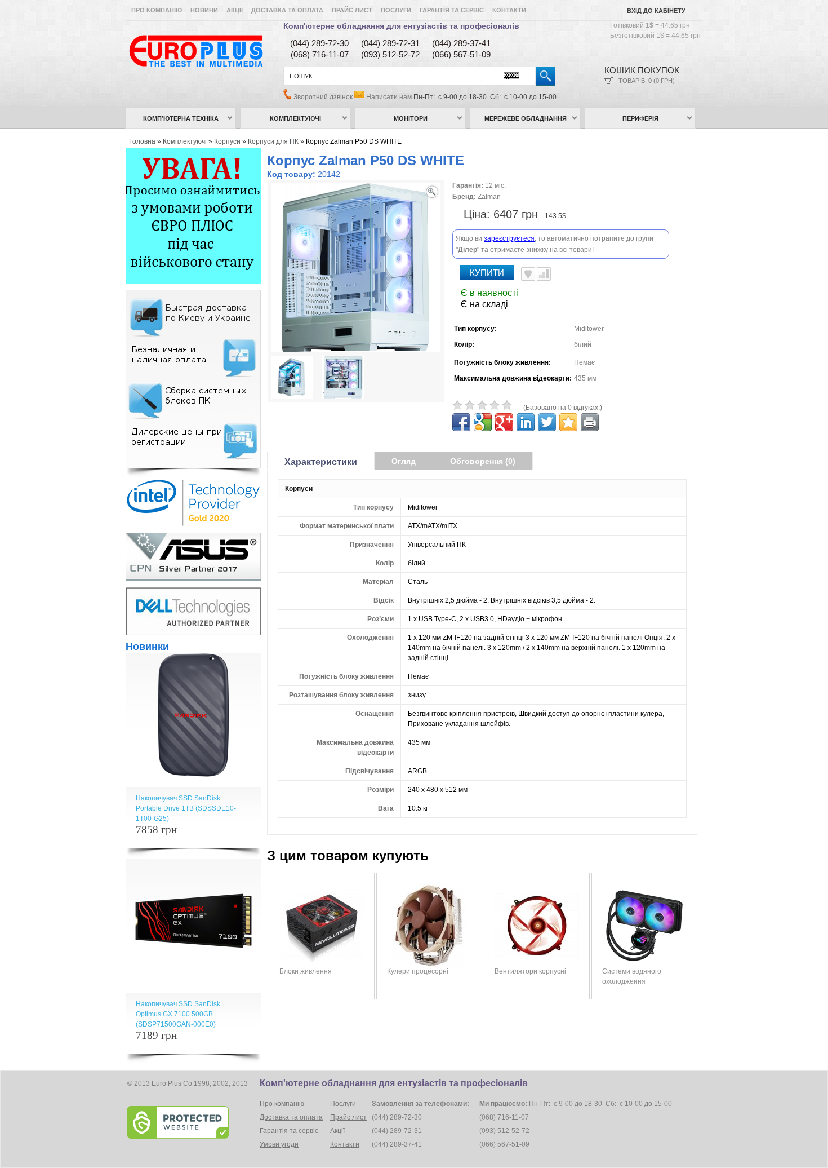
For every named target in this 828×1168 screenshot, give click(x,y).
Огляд (403, 461)
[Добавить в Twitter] (547, 422)
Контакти (509, 10)
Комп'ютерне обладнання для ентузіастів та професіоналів (401, 25)
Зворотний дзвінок (323, 97)
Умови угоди (279, 1144)
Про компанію (156, 10)
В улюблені (528, 274)
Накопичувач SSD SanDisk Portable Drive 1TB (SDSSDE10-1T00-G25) (186, 808)
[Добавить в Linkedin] (526, 422)
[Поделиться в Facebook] (461, 422)
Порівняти (544, 274)
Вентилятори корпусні (530, 971)
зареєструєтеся (509, 238)
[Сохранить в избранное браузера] (568, 422)
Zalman (489, 197)
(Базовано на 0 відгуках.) (562, 408)
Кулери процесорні (417, 971)
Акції (234, 10)
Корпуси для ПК (273, 141)
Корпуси (227, 141)
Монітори (411, 118)
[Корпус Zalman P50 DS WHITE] (292, 378)
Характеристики (320, 462)
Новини (204, 10)
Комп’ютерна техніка (181, 118)
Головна (142, 141)
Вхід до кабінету (656, 10)
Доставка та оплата (287, 10)
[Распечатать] (590, 422)
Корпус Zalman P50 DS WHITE (354, 141)
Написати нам (389, 97)
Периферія (640, 118)
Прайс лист (352, 10)
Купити (487, 272)
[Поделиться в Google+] (504, 422)
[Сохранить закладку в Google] (483, 422)
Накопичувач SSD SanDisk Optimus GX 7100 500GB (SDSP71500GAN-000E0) (178, 1014)
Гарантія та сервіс (452, 10)
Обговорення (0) (482, 461)
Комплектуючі (295, 118)
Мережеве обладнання (525, 118)
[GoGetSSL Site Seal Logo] (192, 1122)
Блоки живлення (305, 971)
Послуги (396, 10)
